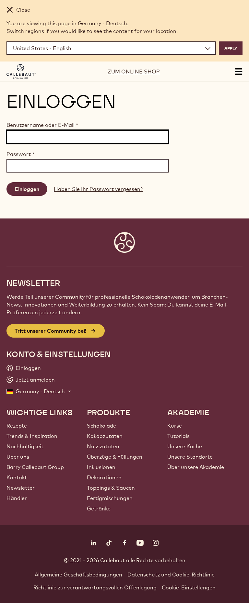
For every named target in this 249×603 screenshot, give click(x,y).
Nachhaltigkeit (24, 446)
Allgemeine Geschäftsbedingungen (78, 574)
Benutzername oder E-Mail (42, 125)
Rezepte (16, 425)
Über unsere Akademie (195, 467)
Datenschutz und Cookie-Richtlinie (171, 574)
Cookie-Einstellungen (189, 587)
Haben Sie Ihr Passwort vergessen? (98, 189)
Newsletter (20, 488)
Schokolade (101, 425)
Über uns (17, 456)
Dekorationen (104, 477)
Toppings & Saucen (111, 488)
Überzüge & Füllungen (114, 456)
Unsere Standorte (190, 456)
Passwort (20, 154)
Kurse (174, 425)
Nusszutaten (103, 446)
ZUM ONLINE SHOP (134, 71)
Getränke (99, 508)
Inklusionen (101, 467)
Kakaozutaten (105, 436)
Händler (16, 498)
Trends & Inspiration (31, 436)
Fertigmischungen (110, 498)
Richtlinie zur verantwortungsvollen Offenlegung (95, 587)
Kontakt (16, 477)
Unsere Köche (184, 446)
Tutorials (178, 436)
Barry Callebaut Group (35, 467)
